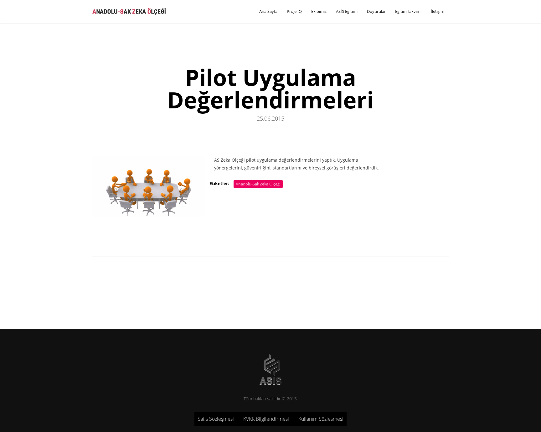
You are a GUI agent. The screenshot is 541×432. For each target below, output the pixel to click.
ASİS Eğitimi (347, 11)
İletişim (437, 11)
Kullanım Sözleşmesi (320, 418)
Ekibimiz (319, 11)
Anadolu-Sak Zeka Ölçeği (258, 184)
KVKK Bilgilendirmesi (266, 418)
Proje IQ (294, 11)
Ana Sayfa (268, 11)
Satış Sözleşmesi (216, 418)
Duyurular (376, 11)
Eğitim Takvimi (408, 11)
